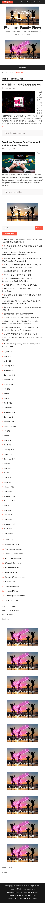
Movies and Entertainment (16, 133)
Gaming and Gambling (15, 192)
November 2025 (9, 375)
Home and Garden (11, 572)
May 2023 (7, 473)
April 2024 (7, 440)
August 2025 (8, 384)
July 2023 (7, 463)
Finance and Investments (14, 554)
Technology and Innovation (15, 596)
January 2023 (8, 491)
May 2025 (7, 394)
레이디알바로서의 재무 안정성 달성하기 (21, 84)
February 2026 (9, 366)
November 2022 (9, 501)
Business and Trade (12, 544)
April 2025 (7, 398)
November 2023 (9, 459)
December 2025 (9, 370)
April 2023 (7, 477)
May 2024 (7, 435)
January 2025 (8, 407)
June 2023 (7, 468)
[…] (3, 126)
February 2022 (9, 515)
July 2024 (7, 431)
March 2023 (8, 482)
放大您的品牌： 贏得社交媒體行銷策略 (19, 314)
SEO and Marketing (12, 586)
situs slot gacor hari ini (10, 606)
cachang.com (7, 868)
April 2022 (7, 510)
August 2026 (8, 352)
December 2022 (9, 496)
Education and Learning (13, 549)
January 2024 (8, 454)
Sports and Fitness (11, 591)
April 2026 (7, 361)
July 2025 (7, 389)
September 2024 (10, 426)
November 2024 (9, 417)
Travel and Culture (11, 600)
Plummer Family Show (22, 27)
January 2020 (8, 533)
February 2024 (9, 449)
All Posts (18, 889)
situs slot (5, 872)
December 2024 (9, 412)
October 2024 (9, 422)
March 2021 (8, 529)
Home (12, 889)
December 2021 (9, 524)
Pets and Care (10, 582)
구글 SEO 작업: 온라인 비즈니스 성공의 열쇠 (20, 334)
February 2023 (9, 487)
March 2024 (8, 445)
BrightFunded (7, 615)
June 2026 (7, 356)
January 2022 (8, 519)
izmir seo (5, 619)
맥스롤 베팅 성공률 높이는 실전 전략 (17, 271)
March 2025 (8, 403)
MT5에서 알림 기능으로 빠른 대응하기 (18, 275)
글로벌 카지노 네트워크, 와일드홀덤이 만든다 (21, 285)
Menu (23, 67)
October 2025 (9, 379)
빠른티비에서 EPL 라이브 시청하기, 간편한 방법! (22, 317)
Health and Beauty (11, 568)
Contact (34, 899)
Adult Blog (9, 540)
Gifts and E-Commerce (13, 563)
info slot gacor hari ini (10, 610)
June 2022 (7, 505)
